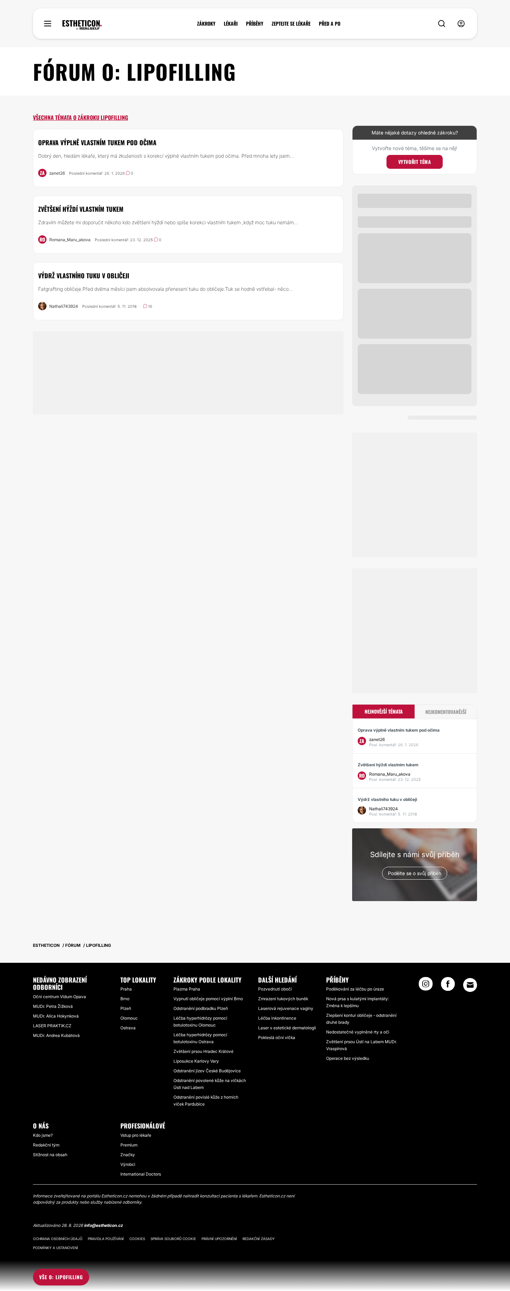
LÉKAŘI (231, 23)
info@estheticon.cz (103, 1225)
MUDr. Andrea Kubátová (56, 1035)
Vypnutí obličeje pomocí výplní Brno (208, 998)
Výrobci (127, 1164)
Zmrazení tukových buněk (283, 998)
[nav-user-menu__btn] (461, 24)
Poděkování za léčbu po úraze (355, 989)
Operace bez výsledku (347, 1058)
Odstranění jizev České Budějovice (207, 1070)
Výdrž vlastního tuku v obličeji (83, 275)
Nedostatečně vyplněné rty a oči (357, 1032)
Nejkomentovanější (445, 711)
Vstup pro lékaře (135, 1135)
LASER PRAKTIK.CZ (52, 1025)
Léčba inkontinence (277, 1018)
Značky (127, 1154)
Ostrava (128, 1027)
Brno (124, 998)
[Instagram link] (426, 986)
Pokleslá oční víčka (276, 1037)
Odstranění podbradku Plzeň (200, 1008)
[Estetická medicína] (82, 25)
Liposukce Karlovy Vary (196, 1061)
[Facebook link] (448, 986)
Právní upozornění (219, 1239)
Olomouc (129, 1018)
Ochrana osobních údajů (57, 1239)
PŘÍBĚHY (254, 23)
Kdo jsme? (43, 1135)
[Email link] (470, 985)
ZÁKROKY (206, 23)
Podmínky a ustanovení (55, 1248)
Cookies (137, 1239)
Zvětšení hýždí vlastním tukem (81, 209)
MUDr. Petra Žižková (53, 1006)
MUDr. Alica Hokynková (56, 1016)
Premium (128, 1145)
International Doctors (140, 1174)
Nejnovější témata (384, 711)
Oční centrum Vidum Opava (59, 996)
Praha (126, 989)
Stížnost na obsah (50, 1154)
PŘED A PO (329, 23)
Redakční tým (46, 1145)
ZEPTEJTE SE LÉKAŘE (291, 23)
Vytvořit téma (414, 161)
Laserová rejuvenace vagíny (285, 1008)
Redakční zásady (259, 1239)
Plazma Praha (186, 989)
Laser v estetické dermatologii (287, 1027)
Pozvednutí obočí (275, 989)
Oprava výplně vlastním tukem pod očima (97, 142)
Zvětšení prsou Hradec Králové (203, 1051)
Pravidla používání (106, 1239)
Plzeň (125, 1008)
